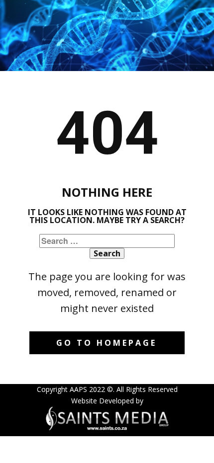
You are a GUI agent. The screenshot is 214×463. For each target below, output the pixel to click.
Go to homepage (106, 342)
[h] (107, 418)
